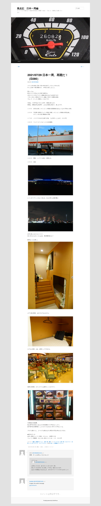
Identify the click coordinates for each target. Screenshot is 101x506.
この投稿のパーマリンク (58, 443)
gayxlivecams (33, 485)
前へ (18, 66)
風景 (34, 441)
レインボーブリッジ (33, 443)
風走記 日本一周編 (27, 8)
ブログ (19, 61)
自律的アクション (39, 441)
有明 (50, 441)
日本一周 (46, 441)
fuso (51, 443)
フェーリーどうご (42, 443)
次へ (82, 66)
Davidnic (31, 481)
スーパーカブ (56, 441)
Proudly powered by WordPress (50, 500)
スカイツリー (68, 441)
